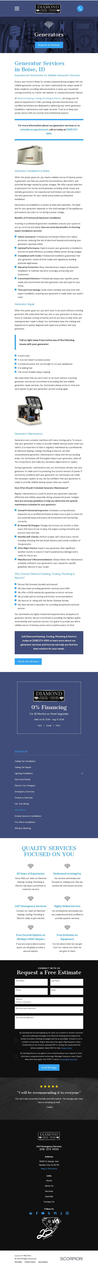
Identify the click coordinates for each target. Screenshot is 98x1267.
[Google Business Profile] (30, 1213)
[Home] (48, 8)
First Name (20, 981)
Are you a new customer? (26, 1008)
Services (49, 1191)
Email (48, 725)
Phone (18, 990)
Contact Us (49, 1201)
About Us (49, 1185)
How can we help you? (25, 1017)
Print (58, 725)
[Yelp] (49, 1213)
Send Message (49, 1067)
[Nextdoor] (55, 1213)
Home (49, 1180)
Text (40, 725)
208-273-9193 (49, 1149)
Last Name (55, 981)
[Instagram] (67, 1213)
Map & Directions (49, 1168)
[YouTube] (42, 1213)
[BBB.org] (61, 1213)
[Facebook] (36, 1213)
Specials (49, 1196)
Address (19, 999)
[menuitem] (49, 761)
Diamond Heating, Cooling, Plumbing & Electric (39, 98)
